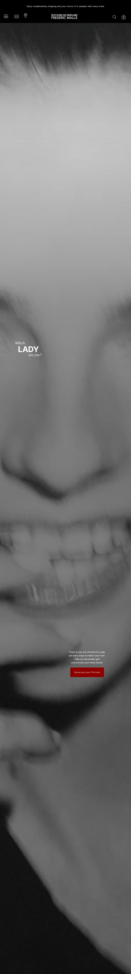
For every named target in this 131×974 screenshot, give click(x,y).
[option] (65, 5)
